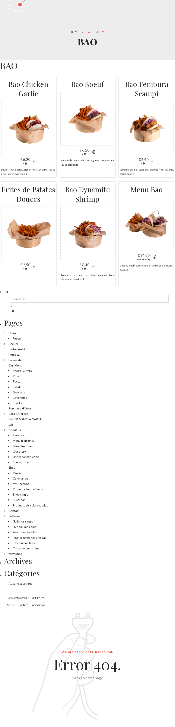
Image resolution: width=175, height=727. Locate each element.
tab (11, 424)
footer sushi (17, 349)
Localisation (16, 360)
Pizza (16, 376)
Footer (17, 338)
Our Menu (15, 365)
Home (75, 32)
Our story (19, 451)
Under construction (26, 457)
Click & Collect (18, 413)
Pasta (16, 381)
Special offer (21, 462)
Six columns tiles (24, 543)
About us (15, 430)
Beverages (20, 397)
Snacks (17, 403)
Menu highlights (23, 440)
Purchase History (20, 408)
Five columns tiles (24, 526)
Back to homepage (87, 678)
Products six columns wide (30, 505)
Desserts (19, 392)
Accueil (13, 344)
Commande (20, 478)
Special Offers (22, 370)
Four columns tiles (25, 532)
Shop (12, 467)
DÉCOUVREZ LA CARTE (25, 419)
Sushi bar (19, 500)
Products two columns (28, 489)
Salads (17, 387)
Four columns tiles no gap (30, 537)
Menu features (23, 446)
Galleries (14, 516)
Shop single (20, 494)
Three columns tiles (26, 548)
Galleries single (23, 521)
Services (18, 435)
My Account (21, 484)
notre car (15, 354)
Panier (17, 473)
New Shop (15, 553)
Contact (14, 510)
